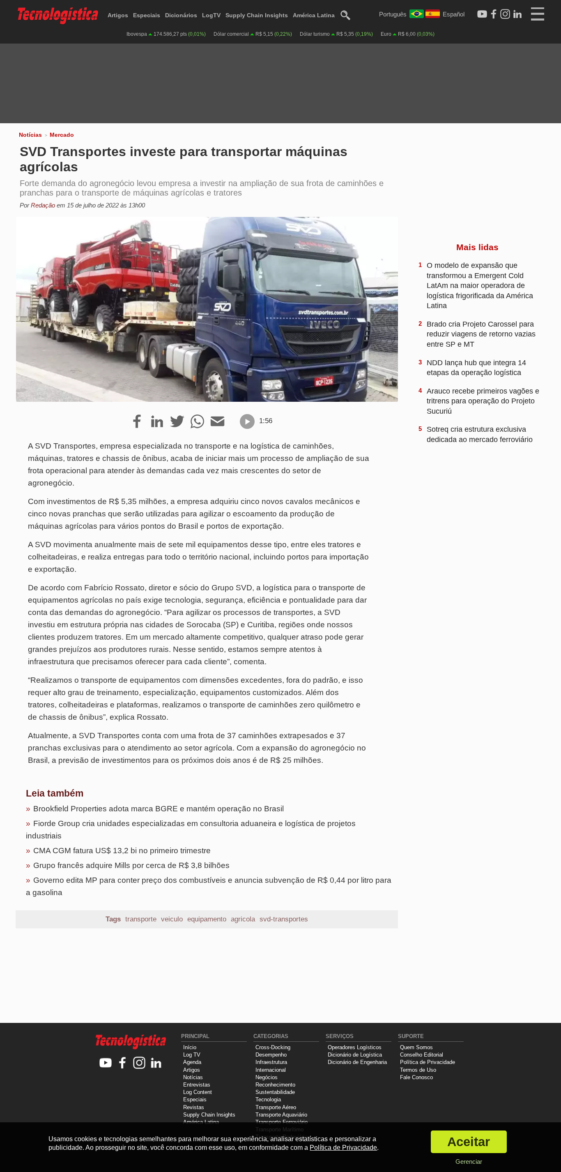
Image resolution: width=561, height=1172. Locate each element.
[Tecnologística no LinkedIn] (156, 1063)
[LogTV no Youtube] (106, 1063)
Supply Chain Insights (256, 15)
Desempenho (271, 1055)
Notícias (30, 134)
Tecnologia (268, 1099)
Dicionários (181, 15)
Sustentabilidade (275, 1092)
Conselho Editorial (421, 1055)
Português (393, 14)
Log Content (197, 1092)
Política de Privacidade (427, 1062)
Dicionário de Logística (355, 1055)
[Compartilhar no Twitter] (177, 422)
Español (453, 14)
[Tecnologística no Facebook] (122, 1063)
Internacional (270, 1070)
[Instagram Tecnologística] (505, 14)
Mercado (62, 134)
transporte (140, 919)
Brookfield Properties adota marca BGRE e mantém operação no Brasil (158, 808)
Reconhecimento (275, 1085)
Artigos (118, 15)
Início (189, 1047)
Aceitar (468, 1142)
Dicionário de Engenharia (357, 1062)
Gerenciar (468, 1161)
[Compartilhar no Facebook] (137, 422)
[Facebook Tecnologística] (494, 14)
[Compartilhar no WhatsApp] (197, 422)
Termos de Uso (418, 1070)
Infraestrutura (271, 1062)
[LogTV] (482, 14)
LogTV (211, 15)
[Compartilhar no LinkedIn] (157, 422)
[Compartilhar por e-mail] (217, 422)
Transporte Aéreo (275, 1107)
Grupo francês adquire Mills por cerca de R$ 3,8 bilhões (131, 865)
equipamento (206, 919)
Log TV (191, 1055)
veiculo (172, 919)
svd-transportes (284, 919)
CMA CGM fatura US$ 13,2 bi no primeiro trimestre (122, 850)
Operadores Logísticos (355, 1047)
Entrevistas (196, 1085)
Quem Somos (416, 1047)
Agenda (192, 1062)
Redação (43, 205)
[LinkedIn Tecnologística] (517, 14)
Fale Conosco (416, 1077)
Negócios (266, 1077)
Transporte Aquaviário (281, 1115)
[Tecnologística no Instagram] (139, 1063)
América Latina (314, 15)
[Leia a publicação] (247, 421)
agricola (243, 919)
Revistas (193, 1107)
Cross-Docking (272, 1047)
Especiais (146, 15)
